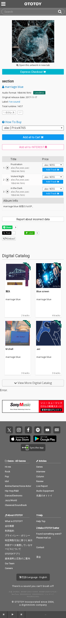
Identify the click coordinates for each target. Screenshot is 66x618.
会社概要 (9, 526)
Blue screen (42, 291)
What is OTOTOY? (14, 521)
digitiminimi (28, 605)
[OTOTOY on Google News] (56, 429)
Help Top (40, 521)
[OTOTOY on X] (9, 429)
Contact (40, 547)
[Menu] (3, 4)
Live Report (42, 486)
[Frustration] (7, 168)
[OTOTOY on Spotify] (37, 429)
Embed (11, 238)
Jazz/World (11, 500)
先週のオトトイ (44, 495)
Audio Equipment (45, 490)
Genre (11, 461)
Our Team (9, 563)
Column (40, 476)
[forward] (21, 614)
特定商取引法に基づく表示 (18, 540)
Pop (7, 476)
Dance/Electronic (13, 495)
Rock (7, 471)
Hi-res (8, 466)
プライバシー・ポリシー (17, 535)
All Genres (20, 461)
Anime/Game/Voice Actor (18, 486)
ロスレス (10, 112)
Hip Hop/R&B (12, 490)
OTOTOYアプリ (12, 553)
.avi (38, 349)
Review (39, 481)
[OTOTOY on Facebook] (28, 429)
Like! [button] (30, 233)
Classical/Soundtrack (16, 505)
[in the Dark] (7, 192)
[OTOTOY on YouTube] (47, 429)
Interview (40, 471)
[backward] (3, 614)
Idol (7, 481)
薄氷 (8, 291)
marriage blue (13, 87)
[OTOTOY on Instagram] (18, 429)
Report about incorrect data (33, 219)
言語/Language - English (34, 577)
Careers (9, 568)
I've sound (14, 101)
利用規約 (9, 530)
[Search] (61, 11)
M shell (9, 349)
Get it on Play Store (45, 438)
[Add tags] (20, 112)
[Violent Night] (7, 180)
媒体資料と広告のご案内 (17, 558)
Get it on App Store (20, 438)
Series (39, 466)
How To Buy (13, 122)
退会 (38, 557)
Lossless (39, 92)
